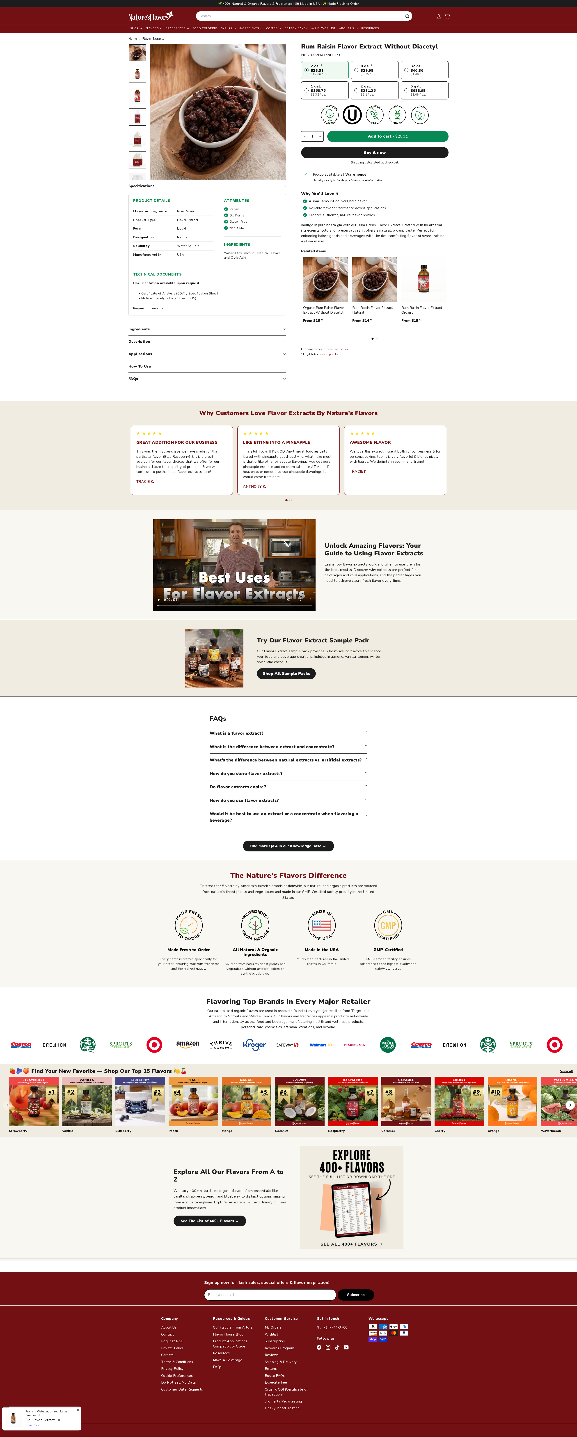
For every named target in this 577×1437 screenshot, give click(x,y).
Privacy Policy (172, 1368)
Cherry (440, 1131)
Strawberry (18, 1131)
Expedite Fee (276, 1382)
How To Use (139, 366)
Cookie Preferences (177, 1375)
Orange (493, 1131)
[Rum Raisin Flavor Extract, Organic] (423, 279)
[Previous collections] (7, 1105)
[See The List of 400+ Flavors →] (351, 1197)
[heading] (151, 16)
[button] (447, 16)
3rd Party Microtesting (283, 1401)
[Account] (439, 16)
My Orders (273, 1327)
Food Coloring (205, 28)
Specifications (141, 186)
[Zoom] (218, 112)
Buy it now (375, 152)
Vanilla (67, 1131)
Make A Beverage (227, 1360)
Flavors (153, 28)
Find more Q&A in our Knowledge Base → (288, 846)
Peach (173, 1131)
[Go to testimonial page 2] (290, 500)
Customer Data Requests (182, 1389)
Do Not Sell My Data (178, 1382)
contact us (341, 349)
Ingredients (249, 28)
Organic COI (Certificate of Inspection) (286, 1392)
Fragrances (176, 28)
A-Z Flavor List (323, 28)
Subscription (275, 1341)
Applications (140, 354)
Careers (167, 1355)
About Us (347, 28)
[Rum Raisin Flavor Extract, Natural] (374, 279)
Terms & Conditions (177, 1362)
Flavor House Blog (228, 1334)
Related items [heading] (313, 251)
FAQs (133, 378)
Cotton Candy (296, 28)
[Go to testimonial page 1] (286, 500)
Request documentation (151, 308)
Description (139, 341)
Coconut (281, 1131)
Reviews (272, 1355)
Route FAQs (275, 1375)
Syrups (227, 28)
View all (566, 1071)
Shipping (357, 162)
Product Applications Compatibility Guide (230, 1344)
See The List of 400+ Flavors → (210, 1221)
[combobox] (304, 16)
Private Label (172, 1348)
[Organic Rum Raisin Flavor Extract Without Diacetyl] (325, 279)
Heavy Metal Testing (282, 1408)
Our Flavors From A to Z (232, 1327)
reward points (328, 354)
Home (133, 39)
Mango (227, 1131)
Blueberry (123, 1131)
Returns (271, 1368)
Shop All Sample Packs (286, 673)
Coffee (272, 28)
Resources (370, 28)
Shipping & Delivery (281, 1362)
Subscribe (356, 1295)
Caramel (388, 1131)
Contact (167, 1334)
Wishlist (271, 1334)
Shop (134, 28)
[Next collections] (570, 1105)
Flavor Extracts (153, 39)
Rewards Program (279, 1348)
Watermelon (551, 1131)
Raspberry (336, 1131)
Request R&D (172, 1341)
